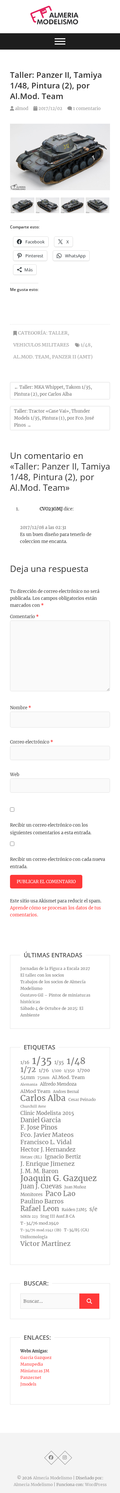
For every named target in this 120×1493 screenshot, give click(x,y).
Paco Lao (60, 1193)
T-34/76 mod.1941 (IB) (40, 1230)
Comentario (24, 616)
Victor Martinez (45, 1243)
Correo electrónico (31, 742)
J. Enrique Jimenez (47, 1163)
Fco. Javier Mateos (47, 1135)
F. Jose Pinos (38, 1127)
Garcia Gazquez (36, 1357)
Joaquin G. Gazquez (58, 1178)
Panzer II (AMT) (72, 357)
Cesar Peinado (82, 1099)
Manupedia (31, 1364)
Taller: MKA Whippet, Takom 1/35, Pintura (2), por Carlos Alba (53, 390)
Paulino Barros (42, 1201)
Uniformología (33, 1237)
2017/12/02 (49, 108)
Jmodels (28, 1384)
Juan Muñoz (75, 1187)
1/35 (42, 1060)
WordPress (96, 1484)
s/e (93, 1209)
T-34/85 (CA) (76, 1230)
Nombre (20, 708)
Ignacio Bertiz (63, 1157)
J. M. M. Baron (39, 1171)
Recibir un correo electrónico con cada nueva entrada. (57, 863)
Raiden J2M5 (74, 1209)
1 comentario (87, 108)
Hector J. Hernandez (47, 1149)
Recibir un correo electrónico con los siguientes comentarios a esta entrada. (50, 828)
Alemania (28, 1084)
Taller (58, 333)
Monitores (31, 1194)
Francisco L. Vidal (46, 1142)
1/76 (44, 1070)
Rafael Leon (39, 1208)
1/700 (83, 1070)
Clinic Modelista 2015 (47, 1113)
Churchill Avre (33, 1106)
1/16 (24, 1062)
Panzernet (30, 1377)
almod (21, 108)
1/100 (56, 1070)
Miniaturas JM (34, 1370)
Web (14, 774)
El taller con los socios (42, 975)
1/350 (69, 1070)
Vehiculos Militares (41, 345)
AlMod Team (35, 1091)
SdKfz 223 (29, 1216)
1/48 (86, 345)
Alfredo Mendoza (58, 1084)
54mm (27, 1077)
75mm (43, 1077)
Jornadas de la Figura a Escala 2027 (55, 968)
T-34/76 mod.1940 (39, 1223)
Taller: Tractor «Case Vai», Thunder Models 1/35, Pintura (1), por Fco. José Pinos (54, 418)
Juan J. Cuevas (41, 1186)
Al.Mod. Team (31, 357)
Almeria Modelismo (33, 1484)
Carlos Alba (43, 1098)
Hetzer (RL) (31, 1157)
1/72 (28, 1069)
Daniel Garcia (40, 1120)
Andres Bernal (66, 1091)
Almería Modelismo (52, 1477)
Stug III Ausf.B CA (57, 1216)
